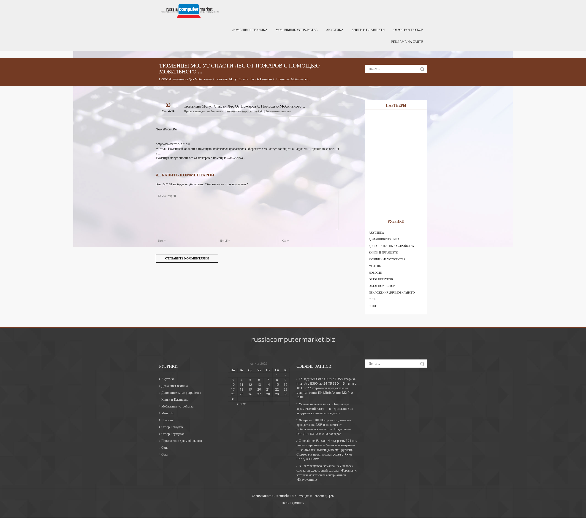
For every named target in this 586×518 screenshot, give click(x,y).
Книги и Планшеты (368, 30)
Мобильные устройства (297, 30)
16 (285, 384)
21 (268, 389)
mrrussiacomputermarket (244, 111)
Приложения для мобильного (191, 79)
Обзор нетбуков (381, 279)
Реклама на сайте (407, 41)
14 (268, 384)
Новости (375, 272)
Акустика (334, 30)
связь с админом (293, 502)
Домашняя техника (249, 30)
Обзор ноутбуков (408, 30)
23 (285, 389)
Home (163, 79)
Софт (372, 306)
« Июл (241, 404)
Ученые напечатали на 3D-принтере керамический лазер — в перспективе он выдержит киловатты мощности (324, 408)
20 (259, 389)
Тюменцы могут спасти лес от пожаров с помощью (201, 158)
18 (241, 389)
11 (241, 384)
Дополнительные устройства (391, 246)
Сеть (372, 299)
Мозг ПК (375, 266)
